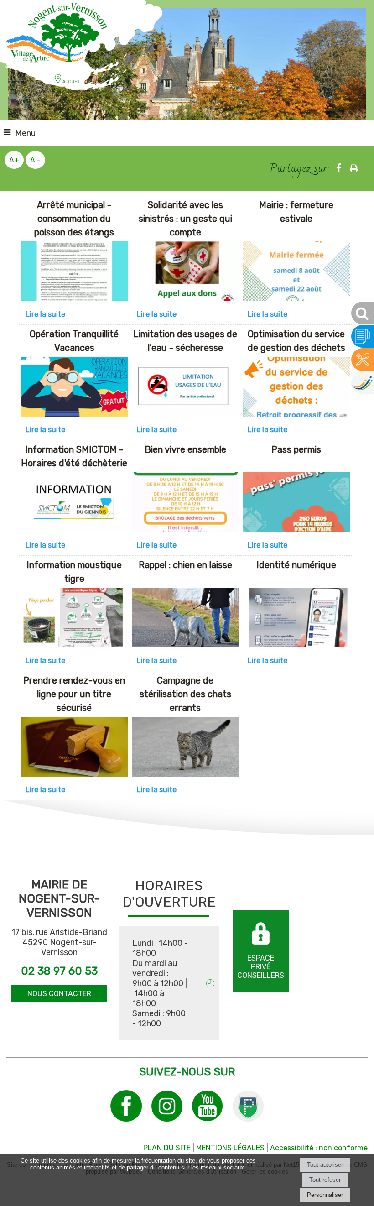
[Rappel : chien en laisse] (185, 619)
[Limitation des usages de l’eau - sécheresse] (185, 388)
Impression (354, 165)
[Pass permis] (296, 503)
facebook (339, 166)
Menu (25, 133)
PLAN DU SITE (167, 1147)
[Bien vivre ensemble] (185, 503)
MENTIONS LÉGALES (230, 1147)
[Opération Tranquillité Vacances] (74, 388)
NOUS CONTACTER (59, 993)
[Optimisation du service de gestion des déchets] (296, 388)
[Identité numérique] (296, 619)
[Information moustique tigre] (74, 619)
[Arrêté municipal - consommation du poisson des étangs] (74, 272)
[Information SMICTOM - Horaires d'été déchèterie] (74, 503)
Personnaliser (325, 1194)
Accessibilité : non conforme (319, 1147)
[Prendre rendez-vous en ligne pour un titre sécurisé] (74, 748)
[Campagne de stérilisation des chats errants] (185, 748)
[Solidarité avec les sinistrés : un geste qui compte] (185, 272)
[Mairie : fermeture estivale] (296, 272)
